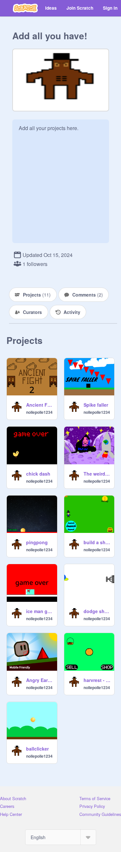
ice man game (39, 611)
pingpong (37, 542)
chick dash (38, 473)
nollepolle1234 (39, 412)
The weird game (97, 473)
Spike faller (96, 405)
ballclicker (37, 748)
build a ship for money (97, 542)
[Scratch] (25, 8)
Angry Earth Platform (39, 680)
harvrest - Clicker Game (97, 680)
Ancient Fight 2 (39, 405)
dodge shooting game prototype (97, 611)
